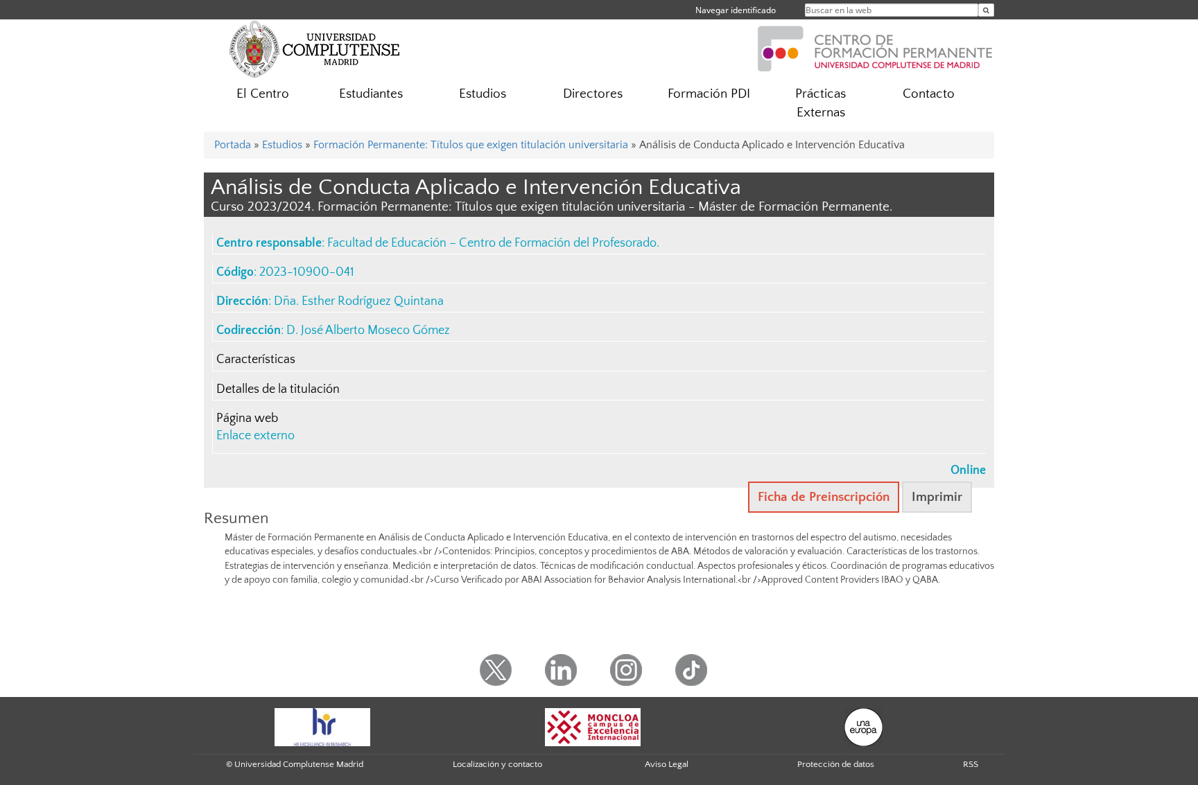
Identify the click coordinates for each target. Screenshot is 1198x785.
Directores (593, 94)
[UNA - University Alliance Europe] (863, 727)
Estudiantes (371, 94)
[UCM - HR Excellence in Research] (322, 727)
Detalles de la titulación (278, 389)
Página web (247, 418)
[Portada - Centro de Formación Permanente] (875, 46)
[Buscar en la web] (986, 10)
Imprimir (937, 497)
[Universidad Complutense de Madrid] (315, 48)
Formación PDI (709, 94)
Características (255, 360)
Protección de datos (835, 764)
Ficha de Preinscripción (823, 497)
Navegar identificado (735, 10)
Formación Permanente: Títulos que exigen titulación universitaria (470, 145)
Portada (232, 145)
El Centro (262, 94)
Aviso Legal (666, 764)
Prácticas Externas (820, 103)
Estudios (482, 94)
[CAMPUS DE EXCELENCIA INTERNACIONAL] (593, 727)
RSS (970, 764)
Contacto (929, 94)
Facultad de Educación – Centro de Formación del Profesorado (492, 243)
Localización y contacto (497, 764)
